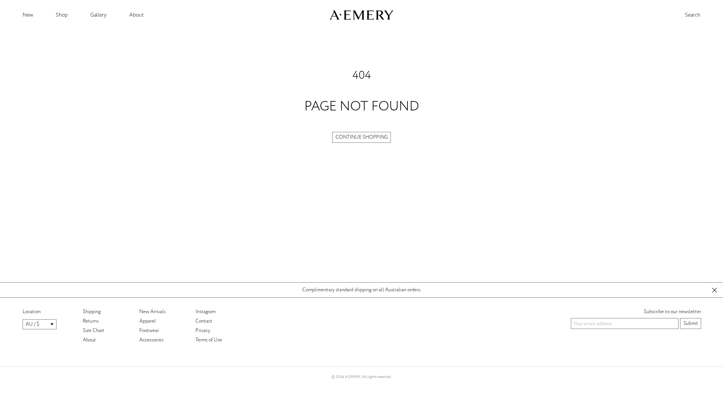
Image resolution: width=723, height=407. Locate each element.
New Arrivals (152, 311)
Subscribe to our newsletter (672, 311)
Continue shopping (362, 137)
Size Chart (93, 330)
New (28, 14)
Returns (91, 321)
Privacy (202, 330)
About (136, 14)
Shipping (92, 311)
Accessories (151, 340)
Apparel (147, 321)
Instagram (205, 311)
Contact (203, 321)
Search (692, 15)
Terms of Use (208, 340)
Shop (62, 14)
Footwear (149, 330)
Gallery (98, 14)
